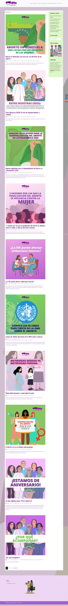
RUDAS (48, 3)
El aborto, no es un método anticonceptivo (19, 447)
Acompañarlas (26, 116)
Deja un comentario (17, 116)
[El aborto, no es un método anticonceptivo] (25, 424)
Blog (61, 3)
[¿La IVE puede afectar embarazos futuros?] (25, 259)
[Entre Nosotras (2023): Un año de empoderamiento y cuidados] (25, 90)
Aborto (39, 3)
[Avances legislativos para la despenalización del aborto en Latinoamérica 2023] (25, 146)
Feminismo (30, 503)
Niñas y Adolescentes (53, 3)
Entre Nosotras (35, 3)
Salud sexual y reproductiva (29, 283)
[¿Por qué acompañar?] (25, 535)
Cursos (59, 3)
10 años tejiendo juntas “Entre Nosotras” (19, 501)
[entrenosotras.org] (9, 602)
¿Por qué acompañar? (13, 558)
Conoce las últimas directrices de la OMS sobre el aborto (24, 337)
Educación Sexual (43, 3)
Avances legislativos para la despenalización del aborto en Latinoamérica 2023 (54, 27)
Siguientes (15, 568)
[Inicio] (31, 4)
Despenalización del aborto (32, 116)
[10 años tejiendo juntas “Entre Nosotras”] (25, 478)
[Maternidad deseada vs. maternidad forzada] (25, 370)
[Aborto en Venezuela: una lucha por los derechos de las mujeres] (25, 34)
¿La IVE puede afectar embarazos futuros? (20, 282)
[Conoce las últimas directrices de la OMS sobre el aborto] (25, 314)
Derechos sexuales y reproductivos (15, 340)
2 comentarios (17, 503)
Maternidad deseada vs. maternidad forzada (20, 393)
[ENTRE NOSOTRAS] (11, 3)
